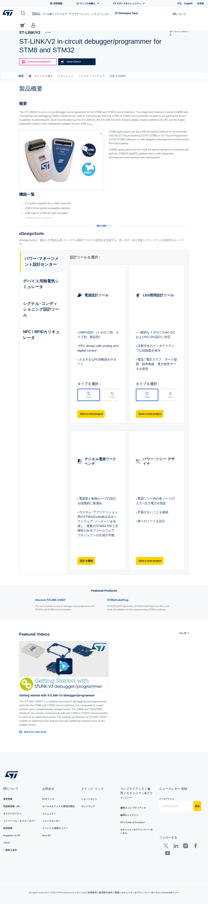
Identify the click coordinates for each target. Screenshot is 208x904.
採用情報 (7, 828)
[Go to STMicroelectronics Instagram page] (185, 846)
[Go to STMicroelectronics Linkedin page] (175, 846)
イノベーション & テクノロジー (19, 821)
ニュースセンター (51, 821)
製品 (37, 14)
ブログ (6, 842)
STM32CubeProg (117, 600)
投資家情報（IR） (12, 806)
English (188, 3)
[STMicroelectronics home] (8, 13)
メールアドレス (166, 799)
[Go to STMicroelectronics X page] (166, 846)
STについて (179, 14)
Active (48, 32)
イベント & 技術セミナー (55, 828)
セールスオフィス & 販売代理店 (58, 806)
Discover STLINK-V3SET (50, 600)
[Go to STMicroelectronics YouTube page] (167, 853)
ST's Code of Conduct (132, 822)
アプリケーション (79, 14)
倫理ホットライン (129, 815)
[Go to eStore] (22, 25)
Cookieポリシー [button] (170, 892)
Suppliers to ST (11, 835)
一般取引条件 (10, 850)
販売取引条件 (105, 892)
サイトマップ (88, 806)
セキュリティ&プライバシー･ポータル (140, 892)
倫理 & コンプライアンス (133, 807)
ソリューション (100, 14)
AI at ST (46, 835)
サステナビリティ (12, 813)
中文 (179, 3)
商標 (117, 892)
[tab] (21, 76)
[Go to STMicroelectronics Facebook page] (195, 846)
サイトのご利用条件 (87, 892)
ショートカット (89, 799)
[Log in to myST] (33, 25)
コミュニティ (49, 813)
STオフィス (48, 799)
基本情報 (7, 799)
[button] (22, 13)
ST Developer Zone (126, 13)
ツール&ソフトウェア (54, 14)
